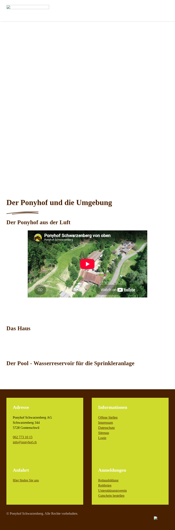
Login (102, 438)
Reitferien (104, 485)
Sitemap (103, 433)
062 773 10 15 (22, 437)
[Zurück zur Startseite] (27, 10)
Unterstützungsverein (112, 490)
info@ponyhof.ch (25, 442)
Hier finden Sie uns (26, 480)
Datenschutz (106, 427)
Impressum (105, 422)
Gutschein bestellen (111, 495)
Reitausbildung (108, 480)
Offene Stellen (108, 417)
